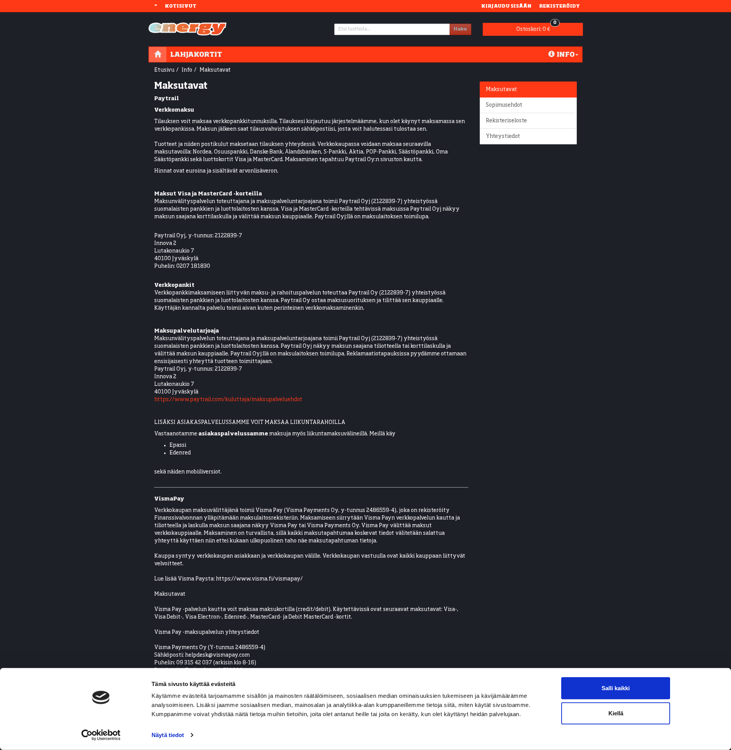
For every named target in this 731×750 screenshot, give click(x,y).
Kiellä (615, 713)
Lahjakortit (196, 54)
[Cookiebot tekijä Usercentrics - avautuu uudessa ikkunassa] (101, 735)
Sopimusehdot (504, 105)
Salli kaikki (616, 688)
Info (566, 54)
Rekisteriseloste (506, 120)
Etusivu (164, 70)
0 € (536, 27)
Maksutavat (215, 70)
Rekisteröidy (559, 6)
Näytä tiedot (168, 735)
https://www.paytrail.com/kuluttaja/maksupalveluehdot (228, 399)
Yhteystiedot (503, 136)
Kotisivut (180, 6)
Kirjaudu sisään (506, 6)
